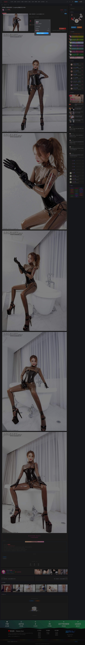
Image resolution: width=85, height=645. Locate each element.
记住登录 (37, 30)
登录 (43, 33)
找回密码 (48, 30)
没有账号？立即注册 (38, 23)
